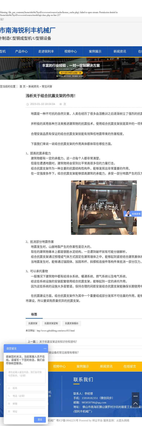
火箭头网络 (122, 420)
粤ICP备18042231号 (67, 420)
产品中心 (21, 51)
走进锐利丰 (46, 51)
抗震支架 (32, 323)
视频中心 (70, 51)
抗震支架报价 (71, 323)
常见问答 (47, 86)
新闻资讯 (120, 51)
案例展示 (95, 51)
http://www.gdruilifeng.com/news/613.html (56, 330)
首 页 (23, 86)
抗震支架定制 (51, 323)
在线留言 (130, 366)
